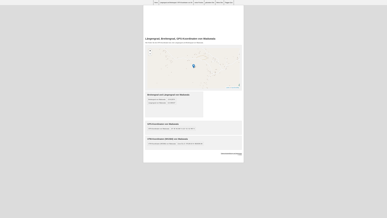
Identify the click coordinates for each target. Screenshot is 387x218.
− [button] (150, 54)
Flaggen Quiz (229, 2)
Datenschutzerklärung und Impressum (231, 153)
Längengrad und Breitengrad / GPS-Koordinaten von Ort (176, 2)
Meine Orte (219, 2)
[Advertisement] (193, 21)
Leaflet (227, 87)
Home (156, 2)
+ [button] (150, 50)
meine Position (199, 2)
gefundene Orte (209, 2)
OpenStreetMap (235, 87)
